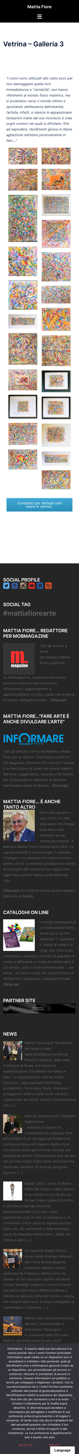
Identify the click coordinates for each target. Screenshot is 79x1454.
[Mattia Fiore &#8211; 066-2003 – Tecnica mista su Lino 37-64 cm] (56, 156)
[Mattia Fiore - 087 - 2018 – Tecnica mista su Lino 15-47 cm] (56, 458)
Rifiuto (55, 1445)
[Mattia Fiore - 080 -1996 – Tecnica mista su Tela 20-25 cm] (22, 379)
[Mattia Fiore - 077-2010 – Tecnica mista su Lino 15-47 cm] (22, 321)
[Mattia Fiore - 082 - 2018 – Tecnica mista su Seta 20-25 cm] (22, 407)
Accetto (25, 1445)
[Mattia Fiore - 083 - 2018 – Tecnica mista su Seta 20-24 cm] (56, 408)
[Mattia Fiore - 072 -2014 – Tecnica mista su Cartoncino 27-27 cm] (22, 261)
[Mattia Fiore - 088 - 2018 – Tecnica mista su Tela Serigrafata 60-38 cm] (56, 479)
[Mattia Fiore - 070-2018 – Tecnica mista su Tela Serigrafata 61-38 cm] (22, 218)
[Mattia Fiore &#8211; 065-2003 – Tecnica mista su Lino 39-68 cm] (22, 156)
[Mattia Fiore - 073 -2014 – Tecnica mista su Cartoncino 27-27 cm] (56, 266)
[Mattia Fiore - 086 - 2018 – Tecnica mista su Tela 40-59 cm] (22, 459)
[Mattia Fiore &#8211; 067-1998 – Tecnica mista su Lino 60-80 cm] (22, 180)
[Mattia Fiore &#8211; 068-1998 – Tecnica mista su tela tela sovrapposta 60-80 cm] (56, 179)
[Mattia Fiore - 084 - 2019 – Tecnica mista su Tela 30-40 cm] (22, 434)
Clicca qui (58, 700)
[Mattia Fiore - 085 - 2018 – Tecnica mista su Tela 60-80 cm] (56, 435)
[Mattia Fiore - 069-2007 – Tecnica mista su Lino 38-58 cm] (56, 205)
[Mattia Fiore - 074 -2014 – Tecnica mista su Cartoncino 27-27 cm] (22, 295)
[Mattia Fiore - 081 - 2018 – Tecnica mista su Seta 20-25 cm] (56, 381)
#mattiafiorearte (29, 613)
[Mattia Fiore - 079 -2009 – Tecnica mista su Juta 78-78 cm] (56, 350)
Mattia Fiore (39, 6)
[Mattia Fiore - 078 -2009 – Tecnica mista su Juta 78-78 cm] (22, 349)
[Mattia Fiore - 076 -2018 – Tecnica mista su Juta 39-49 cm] (56, 319)
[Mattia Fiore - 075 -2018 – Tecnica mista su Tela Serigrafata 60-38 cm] (56, 294)
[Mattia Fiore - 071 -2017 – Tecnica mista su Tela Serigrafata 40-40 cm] (56, 234)
